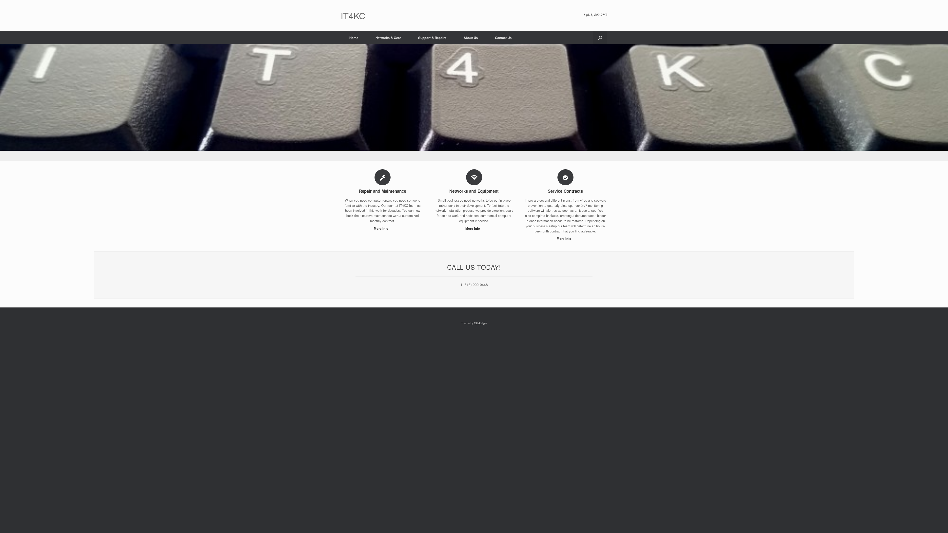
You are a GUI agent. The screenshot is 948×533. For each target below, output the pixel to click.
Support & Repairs (432, 37)
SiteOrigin (480, 323)
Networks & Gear (388, 37)
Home (353, 37)
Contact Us (503, 37)
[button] (600, 37)
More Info (381, 228)
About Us (471, 37)
